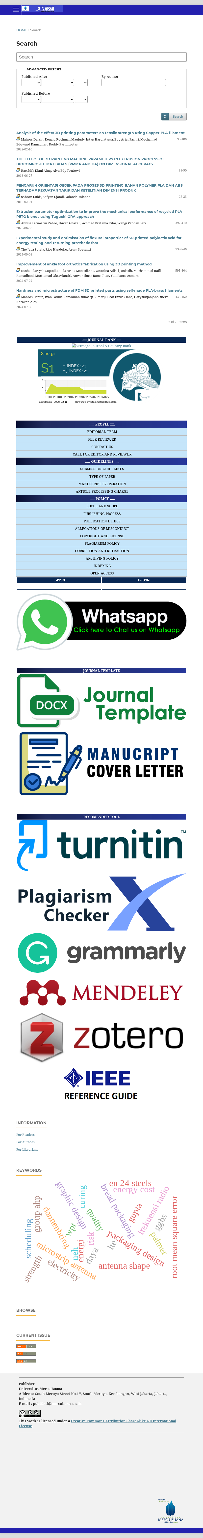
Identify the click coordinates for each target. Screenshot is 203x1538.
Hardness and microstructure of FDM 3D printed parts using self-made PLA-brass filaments (99, 290)
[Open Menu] (16, 10)
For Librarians (27, 1149)
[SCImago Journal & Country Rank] (101, 345)
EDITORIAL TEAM (102, 431)
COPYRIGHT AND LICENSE (102, 536)
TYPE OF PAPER (102, 476)
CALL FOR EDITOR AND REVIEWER (102, 454)
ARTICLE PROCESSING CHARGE (102, 491)
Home (21, 30)
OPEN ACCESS (102, 573)
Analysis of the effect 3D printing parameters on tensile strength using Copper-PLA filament (100, 133)
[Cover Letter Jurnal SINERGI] (101, 795)
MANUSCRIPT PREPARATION (102, 484)
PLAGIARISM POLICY (102, 543)
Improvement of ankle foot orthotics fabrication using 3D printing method (84, 264)
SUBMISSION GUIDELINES (102, 468)
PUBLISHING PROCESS (102, 513)
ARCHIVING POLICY (102, 558)
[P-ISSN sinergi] (144, 586)
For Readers (25, 1134)
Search (178, 116)
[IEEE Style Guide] (101, 1102)
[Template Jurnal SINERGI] (101, 727)
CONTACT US (102, 446)
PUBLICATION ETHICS (102, 521)
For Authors (25, 1142)
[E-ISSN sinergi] (59, 586)
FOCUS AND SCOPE (102, 506)
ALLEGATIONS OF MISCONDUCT (102, 528)
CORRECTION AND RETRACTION (102, 550)
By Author (110, 76)
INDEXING (102, 565)
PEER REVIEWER (102, 439)
